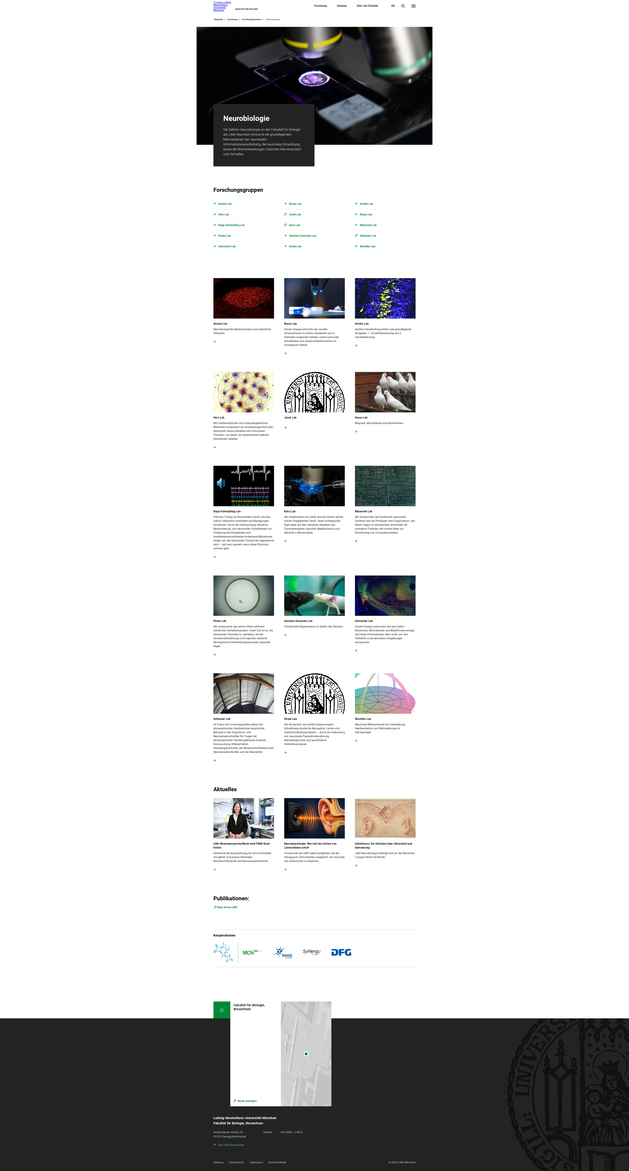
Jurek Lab (295, 214)
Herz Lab (223, 214)
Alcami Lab (225, 203)
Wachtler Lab (367, 246)
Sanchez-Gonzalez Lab (302, 235)
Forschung (232, 19)
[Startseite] (221, 1009)
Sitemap (218, 1162)
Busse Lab (295, 203)
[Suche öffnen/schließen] (403, 6)
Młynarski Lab (368, 225)
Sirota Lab (295, 246)
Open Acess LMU (227, 907)
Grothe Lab (366, 203)
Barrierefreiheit (277, 1162)
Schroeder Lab (227, 246)
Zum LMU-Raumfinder (231, 1145)
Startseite (218, 19)
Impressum (256, 1162)
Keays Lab (366, 214)
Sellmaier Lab (368, 235)
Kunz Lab (294, 225)
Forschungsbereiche (251, 19)
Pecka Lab (224, 235)
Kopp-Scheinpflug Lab (231, 225)
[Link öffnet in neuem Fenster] (280, 1053)
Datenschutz (236, 1162)
